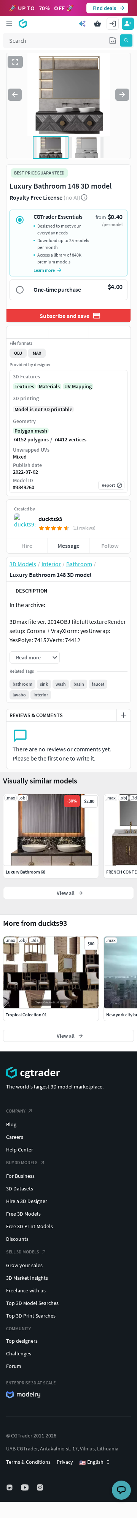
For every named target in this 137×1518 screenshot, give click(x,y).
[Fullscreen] (15, 62)
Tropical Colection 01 (26, 1014)
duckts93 (50, 519)
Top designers (22, 1340)
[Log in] (113, 24)
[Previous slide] (15, 95)
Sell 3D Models (22, 1252)
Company (15, 1111)
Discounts (17, 1238)
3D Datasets (19, 1188)
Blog (11, 1124)
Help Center (19, 1149)
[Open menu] (9, 24)
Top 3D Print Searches (31, 1315)
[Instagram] (40, 1487)
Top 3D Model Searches (32, 1303)
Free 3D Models (23, 1213)
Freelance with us (26, 1290)
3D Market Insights (27, 1277)
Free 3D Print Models (29, 1226)
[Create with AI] (82, 24)
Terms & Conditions (28, 1461)
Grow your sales (24, 1265)
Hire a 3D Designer (26, 1201)
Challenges (18, 1353)
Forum (13, 1366)
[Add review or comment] (124, 715)
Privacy (65, 1461)
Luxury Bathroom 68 (25, 872)
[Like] (27, 332)
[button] (113, 40)
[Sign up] (128, 24)
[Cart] (97, 24)
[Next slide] (122, 95)
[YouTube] (25, 1487)
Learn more (44, 270)
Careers (14, 1137)
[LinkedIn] (10, 1487)
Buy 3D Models (22, 1162)
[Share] (110, 332)
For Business (20, 1175)
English (91, 1462)
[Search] (126, 40)
